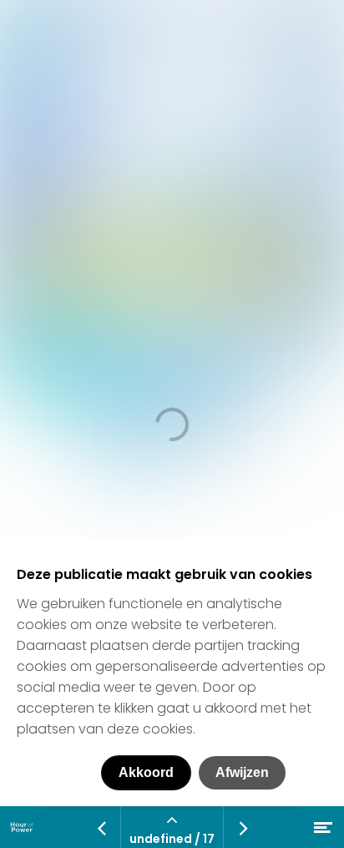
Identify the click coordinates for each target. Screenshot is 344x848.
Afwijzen (242, 772)
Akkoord (146, 772)
